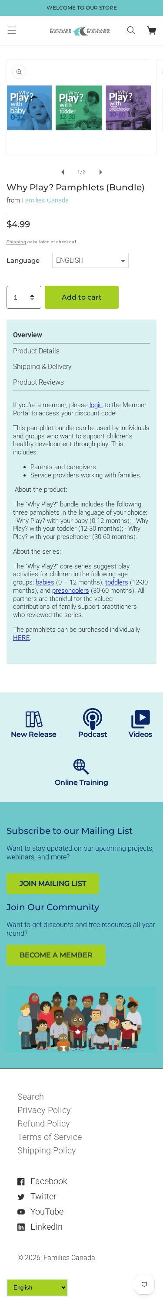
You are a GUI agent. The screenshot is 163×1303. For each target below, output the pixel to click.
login (96, 405)
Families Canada (45, 200)
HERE (21, 638)
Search (30, 1096)
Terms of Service (49, 1137)
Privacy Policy (44, 1110)
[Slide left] (62, 172)
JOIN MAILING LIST (53, 883)
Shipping (17, 241)
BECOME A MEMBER (56, 955)
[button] (11, 30)
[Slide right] (100, 172)
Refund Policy (43, 1123)
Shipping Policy (46, 1150)
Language (23, 261)
